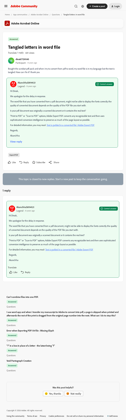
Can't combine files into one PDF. (22, 297)
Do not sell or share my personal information (85, 416)
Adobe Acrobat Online (39, 14)
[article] (62, 239)
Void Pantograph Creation (19, 360)
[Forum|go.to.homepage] (24, 6)
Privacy (43, 416)
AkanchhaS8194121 (27, 82)
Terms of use (32, 416)
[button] (6, 7)
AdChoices (113, 416)
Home (7, 14)
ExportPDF (14, 155)
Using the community (15, 416)
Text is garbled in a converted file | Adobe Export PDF (70, 125)
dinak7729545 (22, 59)
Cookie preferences (56, 416)
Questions (56, 14)
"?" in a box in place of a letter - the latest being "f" (31, 345)
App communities (20, 14)
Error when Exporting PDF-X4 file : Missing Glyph (30, 330)
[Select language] (82, 6)
